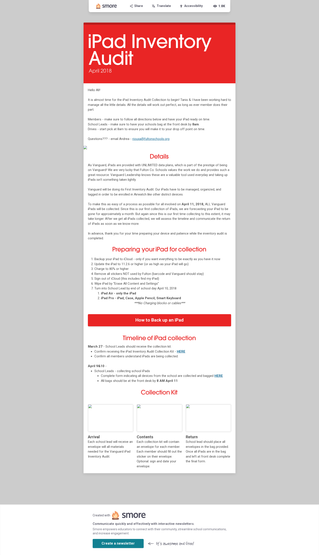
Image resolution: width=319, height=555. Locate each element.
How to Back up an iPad (159, 320)
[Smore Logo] (106, 6)
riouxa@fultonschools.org (150, 139)
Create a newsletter (118, 543)
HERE (181, 351)
